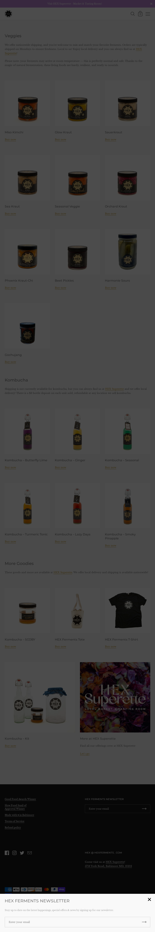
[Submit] (144, 922)
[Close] (149, 900)
